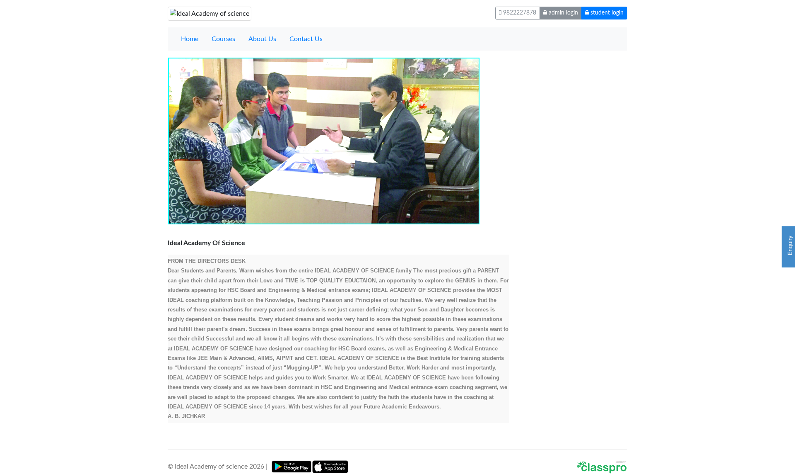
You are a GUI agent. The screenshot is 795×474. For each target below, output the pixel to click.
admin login (562, 13)
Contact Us (306, 39)
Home (189, 39)
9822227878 (518, 13)
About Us (262, 39)
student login (606, 13)
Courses (223, 39)
